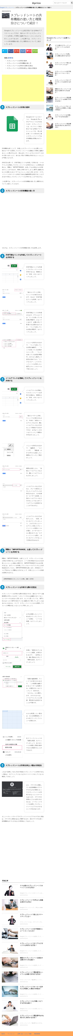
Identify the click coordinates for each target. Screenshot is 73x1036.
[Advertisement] (23, 88)
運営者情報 (37, 1033)
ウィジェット (11, 1033)
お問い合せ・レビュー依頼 (24, 1033)
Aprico (36, 3)
